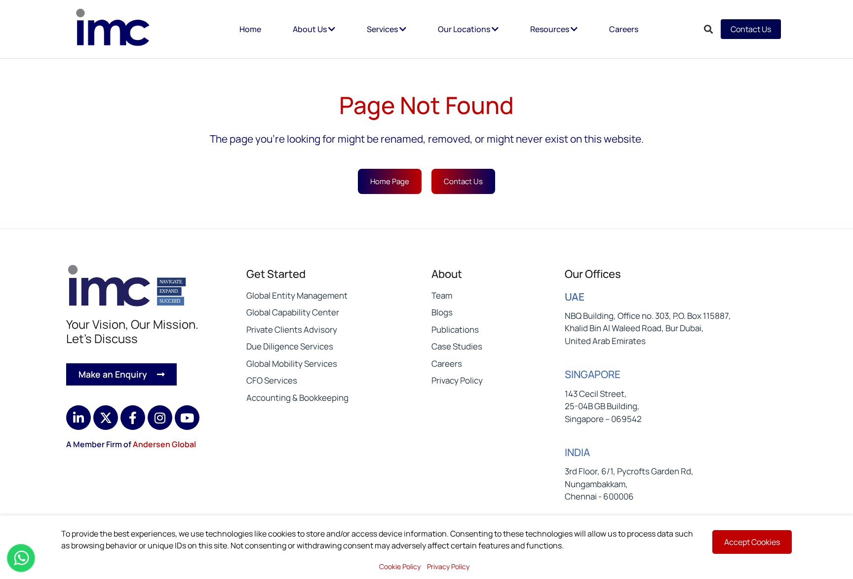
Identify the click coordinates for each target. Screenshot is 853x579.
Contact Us (751, 29)
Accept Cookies (752, 542)
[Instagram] (160, 417)
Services (383, 29)
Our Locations (465, 29)
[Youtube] (187, 417)
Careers (623, 29)
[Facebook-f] (132, 417)
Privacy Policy (448, 566)
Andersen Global (164, 444)
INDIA (577, 452)
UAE (574, 297)
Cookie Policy (400, 566)
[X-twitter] (105, 417)
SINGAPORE (592, 374)
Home (250, 29)
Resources (550, 29)
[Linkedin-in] (78, 417)
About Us (310, 29)
